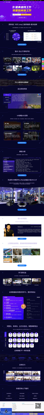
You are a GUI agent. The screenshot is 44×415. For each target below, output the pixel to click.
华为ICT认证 (13, 410)
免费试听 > (22, 238)
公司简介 (3, 404)
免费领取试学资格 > (22, 142)
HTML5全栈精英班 (14, 405)
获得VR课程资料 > (22, 175)
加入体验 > (22, 209)
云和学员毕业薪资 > (22, 44)
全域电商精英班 (13, 409)
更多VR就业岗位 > (22, 74)
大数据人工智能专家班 (14, 408)
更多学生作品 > (22, 265)
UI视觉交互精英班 (14, 404)
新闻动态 (3, 405)
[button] (21, 21)
